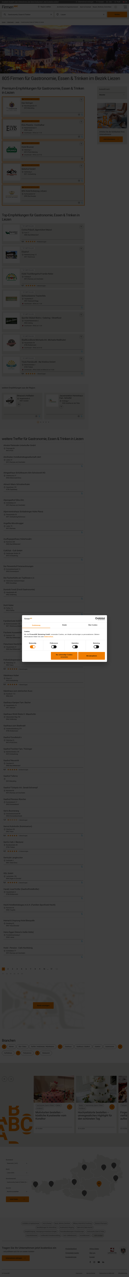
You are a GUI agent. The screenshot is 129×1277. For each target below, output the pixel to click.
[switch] (54, 646)
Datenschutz (48, 636)
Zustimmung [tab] (36, 625)
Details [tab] (64, 625)
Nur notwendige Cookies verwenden (64, 656)
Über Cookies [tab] (92, 625)
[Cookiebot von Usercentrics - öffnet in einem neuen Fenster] (96, 618)
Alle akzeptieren (91, 656)
